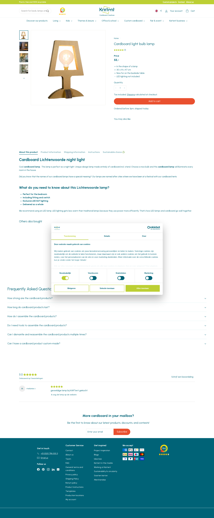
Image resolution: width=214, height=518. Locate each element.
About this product (28, 152)
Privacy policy (72, 474)
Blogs (96, 454)
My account (71, 499)
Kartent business (177, 20)
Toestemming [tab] (70, 236)
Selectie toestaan (107, 288)
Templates (70, 491)
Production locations (75, 495)
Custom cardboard (133, 20)
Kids (68, 20)
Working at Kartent (102, 467)
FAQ (67, 463)
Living (56, 20)
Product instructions (74, 487)
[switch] (93, 278)
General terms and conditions (74, 469)
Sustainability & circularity (105, 471)
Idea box (98, 459)
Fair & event (156, 20)
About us (190, 2)
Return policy (71, 483)
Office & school (109, 20)
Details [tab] (107, 236)
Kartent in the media (103, 463)
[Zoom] (68, 67)
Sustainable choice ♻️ (114, 152)
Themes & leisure (86, 20)
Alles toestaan (142, 288)
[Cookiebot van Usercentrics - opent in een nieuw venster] (149, 228)
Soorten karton (101, 475)
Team (68, 459)
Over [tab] (144, 236)
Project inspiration (102, 450)
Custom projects (170, 2)
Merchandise (100, 480)
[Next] (24, 77)
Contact (181, 2)
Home (116, 38)
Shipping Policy (72, 479)
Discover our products (37, 20)
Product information (51, 152)
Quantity (118, 82)
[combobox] (35, 11)
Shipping (131, 94)
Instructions (94, 152)
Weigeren (71, 288)
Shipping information (74, 152)
